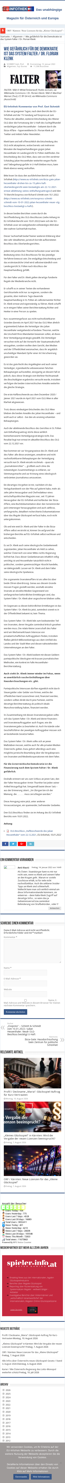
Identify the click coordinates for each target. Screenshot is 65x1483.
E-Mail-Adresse (12, 978)
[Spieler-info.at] (32, 1284)
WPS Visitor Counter (22, 1242)
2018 (7, 1419)
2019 (7, 1415)
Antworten (54, 908)
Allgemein (18, 36)
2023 (7, 1401)
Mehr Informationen (41, 1477)
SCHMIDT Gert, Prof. (15, 64)
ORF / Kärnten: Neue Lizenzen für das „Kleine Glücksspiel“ (30, 1352)
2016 (7, 1426)
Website (8, 989)
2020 (7, 1412)
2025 (7, 1393)
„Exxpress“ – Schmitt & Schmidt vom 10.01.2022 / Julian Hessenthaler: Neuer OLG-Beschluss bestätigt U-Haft (24, 1029)
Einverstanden (21, 1477)
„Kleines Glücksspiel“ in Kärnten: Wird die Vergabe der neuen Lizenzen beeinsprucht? (29, 1137)
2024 (7, 1397)
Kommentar (10, 937)
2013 (7, 1437)
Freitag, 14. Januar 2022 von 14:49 (46, 867)
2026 (7, 1390)
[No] (60, 1463)
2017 (7, 1422)
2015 (7, 1430)
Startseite (5, 36)
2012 (7, 1440)
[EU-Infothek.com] (19, 8)
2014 (7, 1433)
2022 (7, 1404)
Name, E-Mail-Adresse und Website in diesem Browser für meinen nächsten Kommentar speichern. (32, 1003)
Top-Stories (22, 66)
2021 (7, 1408)
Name (7, 968)
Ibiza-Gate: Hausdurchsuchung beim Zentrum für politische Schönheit (41, 1041)
